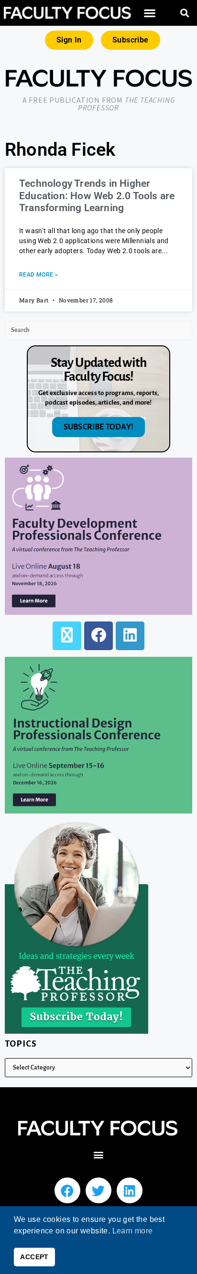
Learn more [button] (132, 1231)
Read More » (38, 274)
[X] (67, 635)
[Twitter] (98, 1190)
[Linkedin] (129, 1190)
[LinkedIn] (130, 635)
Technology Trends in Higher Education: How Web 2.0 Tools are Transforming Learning (97, 195)
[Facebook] (98, 635)
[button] (149, 13)
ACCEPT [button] (34, 1257)
